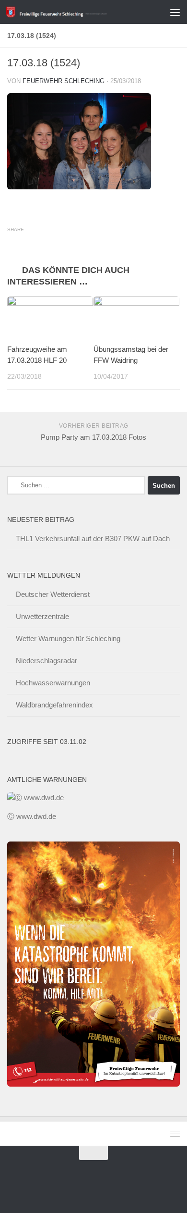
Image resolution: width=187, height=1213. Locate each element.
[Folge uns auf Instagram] (110, 1186)
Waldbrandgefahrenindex (54, 705)
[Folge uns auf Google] (76, 1186)
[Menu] (175, 12)
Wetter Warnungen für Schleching (68, 638)
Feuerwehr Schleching (64, 81)
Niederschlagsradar (46, 660)
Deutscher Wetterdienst (53, 594)
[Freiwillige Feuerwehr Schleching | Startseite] (73, 12)
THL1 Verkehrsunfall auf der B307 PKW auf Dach (93, 538)
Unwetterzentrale (42, 616)
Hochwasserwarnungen (53, 683)
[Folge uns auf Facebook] (93, 1186)
